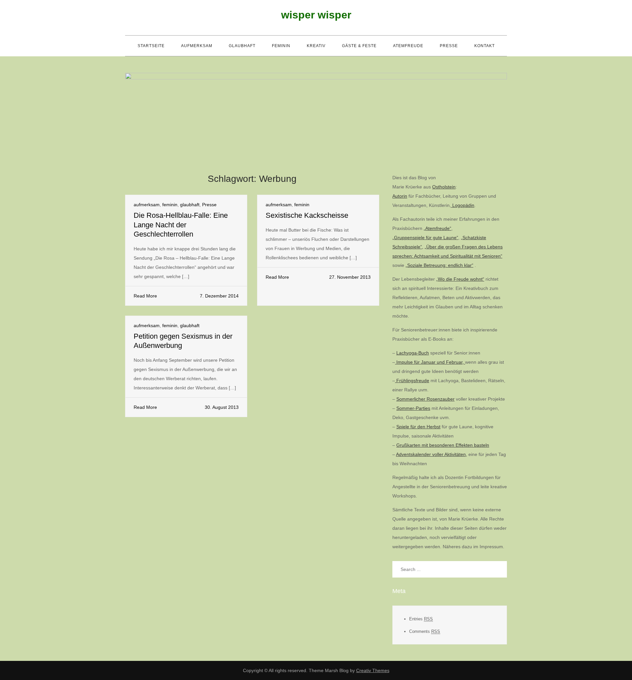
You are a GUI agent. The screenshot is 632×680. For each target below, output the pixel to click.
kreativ (316, 45)
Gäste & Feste (359, 45)
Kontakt (484, 45)
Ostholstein (444, 186)
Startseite (151, 45)
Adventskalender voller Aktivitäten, (431, 454)
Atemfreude (408, 45)
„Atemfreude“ (437, 228)
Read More (145, 295)
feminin (281, 45)
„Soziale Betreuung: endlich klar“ (439, 265)
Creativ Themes (372, 670)
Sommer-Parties (413, 408)
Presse (449, 45)
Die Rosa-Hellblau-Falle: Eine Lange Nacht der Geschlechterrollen (181, 224)
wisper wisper (316, 15)
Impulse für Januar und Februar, (430, 362)
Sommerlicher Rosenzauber (425, 399)
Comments (424, 631)
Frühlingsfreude (412, 380)
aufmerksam (196, 45)
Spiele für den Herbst (418, 426)
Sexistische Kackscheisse (307, 215)
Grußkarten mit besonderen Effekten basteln (442, 445)
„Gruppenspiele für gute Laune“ (425, 237)
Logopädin (462, 205)
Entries (421, 618)
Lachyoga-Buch (412, 352)
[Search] (498, 569)
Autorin (399, 196)
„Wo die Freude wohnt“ (460, 279)
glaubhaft (242, 45)
